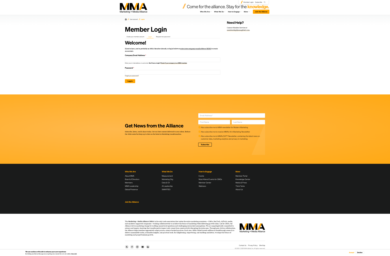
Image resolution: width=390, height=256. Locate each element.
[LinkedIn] (148, 247)
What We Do (219, 12)
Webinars (202, 186)
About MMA (129, 175)
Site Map (262, 245)
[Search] (265, 2)
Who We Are (205, 12)
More (248, 12)
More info (74, 254)
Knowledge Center (243, 179)
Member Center (205, 182)
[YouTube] (142, 247)
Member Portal (241, 175)
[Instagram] (137, 247)
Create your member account (135, 37)
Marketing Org (167, 179)
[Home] (126, 19)
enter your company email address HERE (195, 49)
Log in (151, 37)
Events (201, 175)
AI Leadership (167, 186)
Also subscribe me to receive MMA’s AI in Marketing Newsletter (225, 131)
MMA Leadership (131, 186)
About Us (239, 189)
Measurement (167, 175)
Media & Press (241, 182)
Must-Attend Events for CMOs (210, 179)
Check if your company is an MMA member (174, 63)
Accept (351, 252)
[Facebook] (132, 247)
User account (134, 19)
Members (129, 182)
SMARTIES (166, 189)
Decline (359, 252)
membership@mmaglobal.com (238, 30)
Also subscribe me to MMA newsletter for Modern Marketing (224, 127)
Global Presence (131, 189)
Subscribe (258, 2)
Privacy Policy (253, 245)
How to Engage (234, 12)
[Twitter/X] (127, 247)
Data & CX (166, 182)
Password (129, 68)
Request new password (163, 37)
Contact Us (242, 245)
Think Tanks (240, 186)
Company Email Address (135, 55)
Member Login (248, 2)
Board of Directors (132, 179)
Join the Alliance (261, 12)
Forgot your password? (132, 76)
